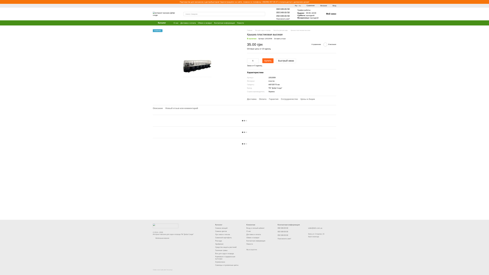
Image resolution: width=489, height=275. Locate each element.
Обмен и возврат (205, 23)
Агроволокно (220, 262)
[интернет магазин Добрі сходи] (165, 226)
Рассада (218, 241)
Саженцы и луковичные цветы (226, 265)
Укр (299, 5)
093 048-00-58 (283, 12)
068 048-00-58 (283, 9)
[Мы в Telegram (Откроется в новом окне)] (246, 6)
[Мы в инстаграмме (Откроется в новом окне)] (243, 6)
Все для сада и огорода (224, 254)
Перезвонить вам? (283, 19)
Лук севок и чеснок (222, 234)
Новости (240, 23)
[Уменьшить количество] (249, 60)
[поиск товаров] (263, 14)
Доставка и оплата (188, 23)
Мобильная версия (162, 238)
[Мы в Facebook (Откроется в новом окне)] (240, 6)
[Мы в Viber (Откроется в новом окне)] (249, 6)
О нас (176, 23)
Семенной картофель (223, 238)
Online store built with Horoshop (162, 270)
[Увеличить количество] (257, 60)
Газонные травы (221, 250)
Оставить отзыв (280, 39)
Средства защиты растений (225, 247)
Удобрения (219, 244)
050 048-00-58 (283, 16)
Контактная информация (224, 23)
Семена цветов (221, 231)
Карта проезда (313, 237)
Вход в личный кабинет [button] (255, 228)
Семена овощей (221, 228)
